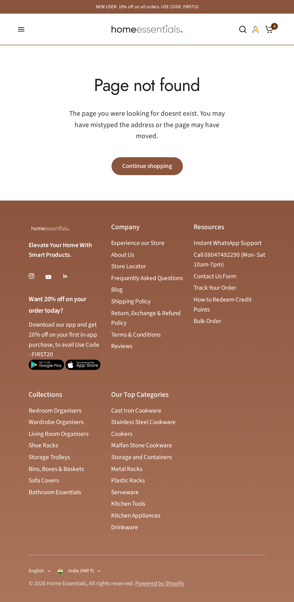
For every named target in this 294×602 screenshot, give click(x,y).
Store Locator (128, 266)
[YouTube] (53, 277)
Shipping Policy (131, 301)
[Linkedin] (70, 276)
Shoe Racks (43, 445)
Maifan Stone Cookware (141, 445)
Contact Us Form (215, 276)
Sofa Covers (44, 480)
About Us (122, 254)
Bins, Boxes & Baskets (56, 468)
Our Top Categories (140, 395)
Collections (45, 395)
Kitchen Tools (128, 503)
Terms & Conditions (136, 334)
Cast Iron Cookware (136, 410)
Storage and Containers (141, 457)
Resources (209, 227)
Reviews (121, 346)
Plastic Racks (128, 480)
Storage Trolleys (49, 457)
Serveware (125, 492)
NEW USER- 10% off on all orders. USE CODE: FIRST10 (147, 7)
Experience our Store (138, 243)
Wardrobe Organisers (56, 422)
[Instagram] (36, 276)
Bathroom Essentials (55, 492)
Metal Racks (126, 468)
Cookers (121, 433)
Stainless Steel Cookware (143, 422)
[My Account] (255, 29)
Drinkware (124, 527)
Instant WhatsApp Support (228, 243)
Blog (117, 289)
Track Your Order (215, 287)
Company (125, 227)
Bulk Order (207, 321)
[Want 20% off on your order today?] (46, 367)
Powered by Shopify (159, 583)
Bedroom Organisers (55, 410)
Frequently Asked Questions (147, 278)
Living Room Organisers (59, 433)
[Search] (243, 29)
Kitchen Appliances (135, 515)
